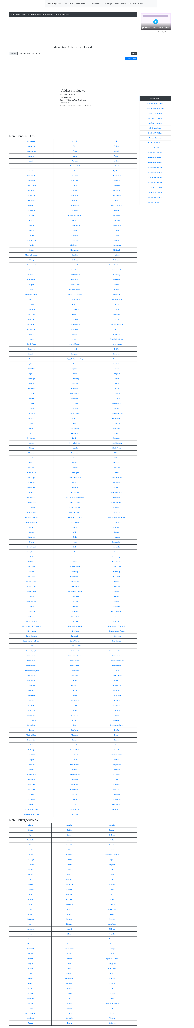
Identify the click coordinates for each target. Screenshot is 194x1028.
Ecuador (69, 860)
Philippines (112, 963)
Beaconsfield (31, 176)
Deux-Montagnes (74, 289)
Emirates (69, 865)
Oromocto (116, 537)
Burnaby (31, 220)
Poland (30, 968)
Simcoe (74, 690)
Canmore (117, 230)
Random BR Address (155, 167)
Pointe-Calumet (75, 567)
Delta (31, 289)
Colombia (69, 845)
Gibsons (74, 334)
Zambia (69, 1023)
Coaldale (75, 255)
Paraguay (30, 963)
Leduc (31, 428)
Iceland (112, 889)
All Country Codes (155, 128)
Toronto (116, 740)
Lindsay (116, 433)
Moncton (75, 468)
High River (31, 364)
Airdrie (74, 141)
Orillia (75, 537)
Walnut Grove (74, 765)
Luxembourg (112, 924)
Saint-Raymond (31, 666)
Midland (116, 458)
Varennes (75, 755)
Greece (30, 884)
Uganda (69, 1008)
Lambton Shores (75, 413)
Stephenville (117, 705)
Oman (112, 954)
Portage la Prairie (31, 581)
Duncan (74, 304)
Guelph (74, 349)
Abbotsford (31, 141)
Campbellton (117, 225)
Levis (31, 433)
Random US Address (155, 148)
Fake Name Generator (136, 4)
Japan (30, 909)
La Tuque (75, 403)
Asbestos (75, 161)
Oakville (74, 527)
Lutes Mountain (117, 443)
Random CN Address (155, 172)
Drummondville (117, 299)
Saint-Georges (116, 646)
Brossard (31, 215)
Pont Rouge (75, 572)
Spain (112, 988)
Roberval (31, 616)
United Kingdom (30, 1013)
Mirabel (74, 463)
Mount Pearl (31, 487)
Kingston (117, 388)
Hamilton (31, 354)
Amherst (116, 146)
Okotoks (31, 532)
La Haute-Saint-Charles (31, 809)
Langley (74, 418)
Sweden (112, 993)
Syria (69, 998)
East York (117, 304)
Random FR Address (155, 177)
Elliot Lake (31, 314)
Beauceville (75, 176)
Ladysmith (31, 413)
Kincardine (74, 388)
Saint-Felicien (31, 646)
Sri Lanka (30, 993)
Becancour (74, 181)
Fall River (31, 319)
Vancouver (31, 755)
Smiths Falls (31, 695)
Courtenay (116, 275)
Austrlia (69, 825)
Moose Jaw (31, 482)
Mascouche (74, 453)
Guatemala (69, 884)
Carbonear (74, 235)
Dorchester (116, 294)
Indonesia (69, 894)
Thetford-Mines (31, 735)
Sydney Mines (116, 720)
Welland (74, 769)
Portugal (69, 968)
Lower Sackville (75, 443)
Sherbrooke (74, 685)
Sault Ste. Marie (117, 675)
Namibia (69, 944)
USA (112, 1013)
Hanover (31, 359)
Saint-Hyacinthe (75, 651)
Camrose (31, 230)
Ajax (116, 141)
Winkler (74, 794)
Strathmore (116, 710)
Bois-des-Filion (31, 195)
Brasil (30, 835)
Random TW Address (155, 143)
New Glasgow (74, 492)
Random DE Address (155, 182)
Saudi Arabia (69, 978)
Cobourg (31, 260)
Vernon (74, 760)
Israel (112, 899)
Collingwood (31, 265)
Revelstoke (116, 606)
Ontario (116, 532)
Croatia (30, 850)
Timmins (74, 740)
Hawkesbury (117, 359)
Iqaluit (31, 374)
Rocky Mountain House (31, 814)
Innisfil (116, 369)
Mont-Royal (31, 478)
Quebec (116, 591)
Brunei (69, 835)
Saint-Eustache (116, 641)
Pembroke (75, 552)
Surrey (116, 715)
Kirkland (31, 393)
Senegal (30, 983)
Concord (31, 270)
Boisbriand (116, 190)
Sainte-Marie (117, 636)
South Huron (75, 814)
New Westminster (116, 492)
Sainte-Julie (74, 636)
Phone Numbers (120, 4)
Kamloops (31, 379)
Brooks (116, 210)
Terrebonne (74, 730)
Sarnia (117, 670)
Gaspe (117, 329)
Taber (75, 725)
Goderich (31, 339)
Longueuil (116, 438)
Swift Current (31, 720)
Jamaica (112, 904)
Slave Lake (116, 690)
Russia (112, 973)
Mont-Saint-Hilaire (75, 478)
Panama (69, 959)
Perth (31, 557)
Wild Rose (31, 789)
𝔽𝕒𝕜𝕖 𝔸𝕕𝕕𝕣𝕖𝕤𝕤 (53, 4)
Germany (69, 879)
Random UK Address (155, 158)
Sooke (75, 695)
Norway (69, 954)
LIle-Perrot (74, 433)
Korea (69, 914)
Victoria (116, 760)
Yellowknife (117, 799)
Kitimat (31, 398)
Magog (31, 448)
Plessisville (31, 567)
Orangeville (31, 537)
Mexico (30, 939)
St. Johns (117, 700)
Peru (69, 963)
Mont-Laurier (31, 473)
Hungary (69, 889)
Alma (74, 146)
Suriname (69, 993)
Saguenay (75, 621)
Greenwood (31, 349)
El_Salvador (30, 865)
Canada (69, 840)
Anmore (116, 156)
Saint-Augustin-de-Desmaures (31, 626)
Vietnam (112, 1018)
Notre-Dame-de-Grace (75, 517)
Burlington (116, 215)
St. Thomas (31, 705)
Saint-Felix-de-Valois (74, 646)
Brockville (31, 210)
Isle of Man (69, 899)
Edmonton (31, 309)
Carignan (117, 235)
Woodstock (31, 799)
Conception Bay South (116, 265)
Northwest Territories (31, 517)
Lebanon (69, 919)
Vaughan (31, 760)
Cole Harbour (116, 804)
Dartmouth (116, 280)
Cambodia (30, 840)
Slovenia (30, 988)
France (69, 874)
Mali (30, 934)
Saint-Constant (31, 631)
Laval (31, 423)
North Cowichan (74, 507)
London (74, 438)
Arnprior (31, 161)
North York (116, 512)
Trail (31, 745)
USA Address (68, 4)
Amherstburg (31, 151)
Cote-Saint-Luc (75, 275)
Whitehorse (116, 784)
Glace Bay (116, 334)
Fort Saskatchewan (117, 324)
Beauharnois (117, 176)
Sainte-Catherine (31, 636)
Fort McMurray (75, 324)
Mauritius (112, 934)
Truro (116, 745)
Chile (112, 840)
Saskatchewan (31, 675)
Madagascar (30, 929)
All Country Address (155, 123)
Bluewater (74, 190)
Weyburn (75, 779)
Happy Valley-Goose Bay (74, 359)
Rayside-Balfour (31, 601)
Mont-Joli (117, 468)
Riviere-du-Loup (116, 611)
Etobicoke (116, 314)
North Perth (116, 507)
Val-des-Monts (74, 750)
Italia (30, 904)
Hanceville (116, 354)
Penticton (117, 552)
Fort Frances (31, 324)
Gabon (112, 874)
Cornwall (31, 275)
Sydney (74, 720)
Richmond (31, 611)
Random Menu (155, 98)
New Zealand (69, 949)
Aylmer (116, 161)
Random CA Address (155, 153)
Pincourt (74, 562)
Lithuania (69, 924)
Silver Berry (31, 690)
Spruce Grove (116, 695)
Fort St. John (31, 329)
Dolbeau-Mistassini (31, 294)
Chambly (117, 240)
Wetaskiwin (31, 779)
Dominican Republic (112, 855)
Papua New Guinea (112, 959)
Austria (112, 825)
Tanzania (30, 1003)
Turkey (30, 1008)
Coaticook (116, 255)
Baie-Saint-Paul (75, 166)
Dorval (31, 299)
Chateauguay (116, 245)
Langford (31, 418)
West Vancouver (75, 774)
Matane (116, 453)
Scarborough (31, 680)
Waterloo (31, 769)
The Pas (116, 730)
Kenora (31, 383)
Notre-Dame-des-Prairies (31, 522)
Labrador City (116, 403)
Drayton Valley (75, 299)
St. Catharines (74, 700)
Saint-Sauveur (74, 666)
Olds (74, 532)
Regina (116, 601)
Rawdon (116, 596)
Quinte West (75, 596)
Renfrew (31, 606)
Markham (31, 453)
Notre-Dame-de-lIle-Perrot (116, 517)
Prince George (116, 586)
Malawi (69, 929)
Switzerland (30, 998)
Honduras (112, 884)
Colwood (75, 265)
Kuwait (112, 914)
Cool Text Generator (155, 113)
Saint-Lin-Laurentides (117, 661)
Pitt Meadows (116, 562)
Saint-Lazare (31, 661)
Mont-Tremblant (116, 478)
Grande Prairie (31, 344)
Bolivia (69, 830)
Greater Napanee (74, 344)
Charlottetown (74, 245)
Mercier (31, 458)
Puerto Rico (112, 968)
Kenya (30, 914)
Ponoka (31, 572)
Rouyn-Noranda (31, 621)
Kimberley (31, 388)
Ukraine (112, 1008)
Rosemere (116, 616)
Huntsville (116, 364)
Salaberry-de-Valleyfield (31, 670)
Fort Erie (116, 319)
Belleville (117, 181)
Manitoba (75, 448)
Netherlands (30, 949)
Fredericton (74, 329)
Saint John (116, 621)
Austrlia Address (95, 4)
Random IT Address (155, 192)
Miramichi (116, 463)
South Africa (69, 988)
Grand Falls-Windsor (116, 339)
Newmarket (116, 497)
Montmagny (75, 473)
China (30, 845)
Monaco (69, 939)
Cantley (31, 235)
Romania (69, 973)
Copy (134, 53)
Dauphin (31, 285)
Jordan (69, 909)
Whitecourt (74, 784)
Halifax (116, 349)
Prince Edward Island (75, 591)
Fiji (112, 869)
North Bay (31, 507)
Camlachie (31, 225)
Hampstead (74, 354)
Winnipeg (117, 794)
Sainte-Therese (75, 641)
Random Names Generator (155, 108)
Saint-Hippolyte (31, 651)
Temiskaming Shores (116, 725)
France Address (81, 4)
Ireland (30, 899)
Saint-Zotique (116, 666)
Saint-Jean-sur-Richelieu (116, 651)
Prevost (116, 581)
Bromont (75, 210)
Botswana (112, 830)
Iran (112, 894)
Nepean (31, 492)
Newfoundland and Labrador (74, 497)
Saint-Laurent (116, 656)
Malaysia (112, 929)
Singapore (69, 983)
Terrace (31, 730)
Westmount (116, 774)
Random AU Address (155, 133)
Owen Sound (31, 547)
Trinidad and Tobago (112, 1003)
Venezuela (69, 1018)
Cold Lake (116, 260)
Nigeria (30, 954)
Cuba (69, 850)
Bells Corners (31, 186)
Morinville (116, 482)
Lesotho (112, 919)
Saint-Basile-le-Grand (75, 626)
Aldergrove (31, 146)
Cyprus (112, 850)
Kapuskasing (75, 379)
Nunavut (116, 522)
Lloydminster (31, 438)
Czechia (30, 855)
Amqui (116, 151)
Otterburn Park (116, 542)
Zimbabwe (112, 1023)
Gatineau (31, 334)
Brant (116, 200)
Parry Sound (31, 552)
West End (117, 769)
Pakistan (30, 959)
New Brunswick (31, 497)
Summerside (75, 715)
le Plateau (117, 423)
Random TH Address (155, 202)
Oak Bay (31, 527)
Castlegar (75, 240)
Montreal (117, 473)
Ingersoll (74, 369)
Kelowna (117, 379)
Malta (69, 934)
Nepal (112, 944)
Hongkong (30, 889)
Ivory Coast (69, 904)
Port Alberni (31, 576)
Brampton (31, 200)
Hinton (75, 364)
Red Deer (75, 601)
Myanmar (30, 944)
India (30, 894)
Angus (75, 156)
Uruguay (69, 1013)
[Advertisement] (73, 31)
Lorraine (31, 443)
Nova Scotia (75, 522)
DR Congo (30, 860)
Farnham (75, 319)
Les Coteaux (75, 428)
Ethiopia (69, 869)
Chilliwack (116, 250)
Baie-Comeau (31, 166)
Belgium (30, 830)
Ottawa (74, 542)
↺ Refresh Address (131, 58)
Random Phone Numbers (155, 103)
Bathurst (74, 171)
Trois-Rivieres (74, 745)
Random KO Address (155, 163)
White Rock (31, 784)
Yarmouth (75, 799)
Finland (30, 874)
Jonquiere (117, 374)
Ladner (116, 408)
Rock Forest (75, 616)
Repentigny (74, 606)
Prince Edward (75, 586)
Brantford (31, 205)
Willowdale (116, 789)
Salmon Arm (75, 670)
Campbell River (75, 225)
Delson (116, 285)
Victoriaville (31, 765)
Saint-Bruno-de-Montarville (116, 626)
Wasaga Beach (116, 765)
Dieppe (116, 289)
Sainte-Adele (75, 631)
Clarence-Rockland (31, 255)
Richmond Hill (116, 809)
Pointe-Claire (116, 567)
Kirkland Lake (74, 393)
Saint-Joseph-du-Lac (74, 656)
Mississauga (31, 468)
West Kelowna (31, 774)
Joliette (75, 374)
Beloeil (74, 186)
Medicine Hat (74, 809)
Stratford (74, 710)
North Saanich (31, 512)
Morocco (112, 939)
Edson (117, 309)
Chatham (31, 250)
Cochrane (75, 260)
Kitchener (116, 393)
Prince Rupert (31, 591)
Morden (74, 482)
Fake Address (15, 14)
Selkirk (74, 680)
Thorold (116, 735)
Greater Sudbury (116, 344)
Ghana (112, 879)
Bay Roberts (117, 171)
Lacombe (75, 408)
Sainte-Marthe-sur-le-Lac (31, 641)
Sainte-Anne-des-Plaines (116, 631)
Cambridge (116, 220)
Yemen (30, 1023)
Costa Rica (112, 845)
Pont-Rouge (116, 572)
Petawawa (74, 557)
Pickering (31, 562)
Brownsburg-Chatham (75, 215)
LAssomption (116, 418)
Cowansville (31, 280)
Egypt (112, 860)
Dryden (31, 304)
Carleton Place (31, 240)
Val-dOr (116, 750)
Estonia (30, 869)
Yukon (75, 804)
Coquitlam (74, 270)
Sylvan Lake (31, 725)
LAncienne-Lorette (117, 413)
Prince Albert (31, 586)
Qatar (30, 973)
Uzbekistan (30, 1018)
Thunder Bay (31, 740)
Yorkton (31, 804)
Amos (75, 151)
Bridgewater (75, 205)
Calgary (74, 220)
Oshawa (31, 542)
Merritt (75, 458)
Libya (30, 924)
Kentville (75, 383)
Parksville (116, 547)
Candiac (74, 230)
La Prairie (116, 398)
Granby (74, 339)
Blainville (31, 190)
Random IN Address (155, 187)
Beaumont (31, 181)
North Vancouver (74, 512)
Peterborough (116, 557)
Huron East (31, 369)
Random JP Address (155, 138)
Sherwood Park (117, 685)
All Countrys (108, 4)
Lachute (31, 408)
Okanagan (116, 527)
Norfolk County (75, 502)
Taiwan (112, 998)
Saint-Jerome (31, 656)
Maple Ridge (116, 448)
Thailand (69, 1003)
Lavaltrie (75, 423)
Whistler (116, 779)
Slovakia (112, 983)
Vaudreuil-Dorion (116, 755)
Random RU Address (155, 197)
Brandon (74, 200)
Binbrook (117, 186)
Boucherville (75, 195)
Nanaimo (75, 487)
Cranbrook (74, 280)
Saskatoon (74, 675)
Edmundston (75, 309)
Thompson (74, 735)
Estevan (74, 314)
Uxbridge (31, 750)
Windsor (31, 794)
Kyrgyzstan (30, 919)
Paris (74, 547)
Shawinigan (31, 685)
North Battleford (116, 502)
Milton (31, 463)
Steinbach (75, 705)
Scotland (112, 978)
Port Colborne (74, 576)
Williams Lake (74, 789)
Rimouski (75, 611)
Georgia (30, 879)
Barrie (31, 171)
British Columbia (116, 205)
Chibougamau (74, 250)
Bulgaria (112, 835)
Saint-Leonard (74, 661)
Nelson (116, 487)
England (112, 865)
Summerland (31, 715)
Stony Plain (31, 710)
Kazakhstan (112, 909)
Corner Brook (116, 270)
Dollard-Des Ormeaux (75, 294)
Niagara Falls (31, 502)
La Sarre (31, 403)
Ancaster (31, 156)
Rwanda (30, 978)
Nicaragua (112, 949)
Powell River (75, 581)
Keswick (116, 383)
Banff (116, 166)
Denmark (69, 855)
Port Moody (116, 576)
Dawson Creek (75, 285)
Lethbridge (116, 428)
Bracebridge (117, 195)
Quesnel (31, 596)
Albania (30, 825)
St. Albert (31, 700)
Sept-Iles (116, 680)
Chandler (31, 245)
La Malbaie (74, 398)
